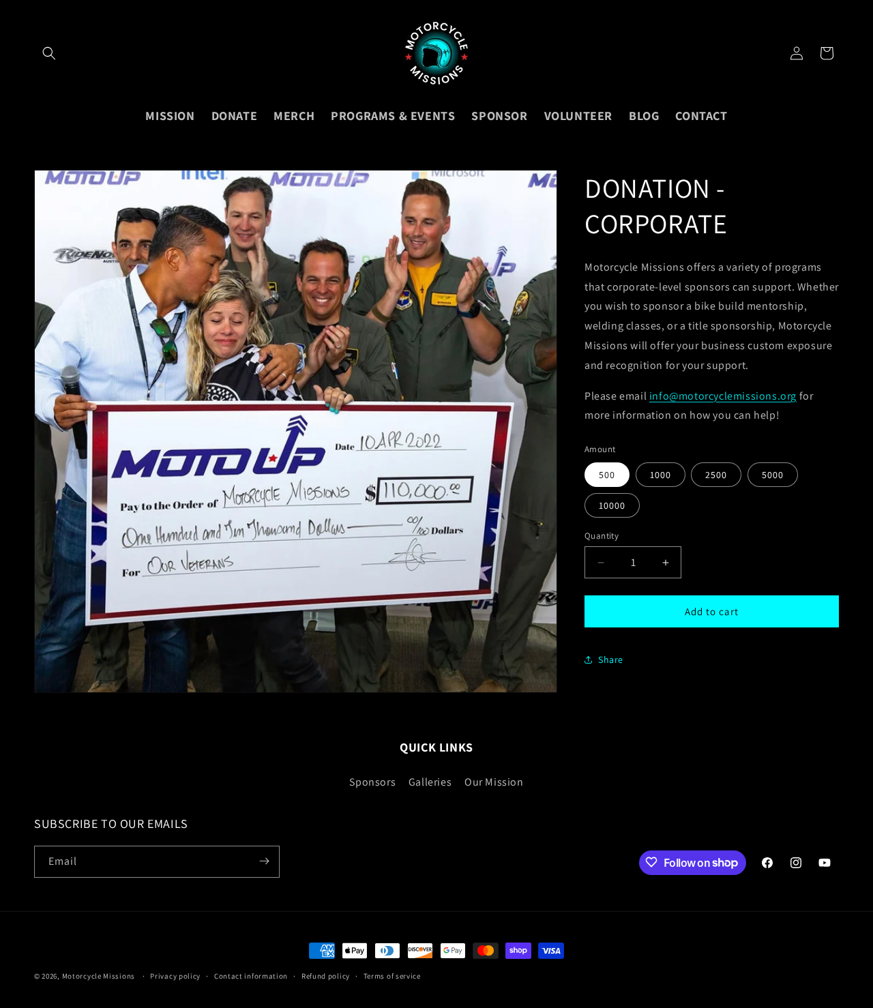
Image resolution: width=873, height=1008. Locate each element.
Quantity (602, 536)
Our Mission (494, 781)
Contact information (251, 976)
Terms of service (392, 976)
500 (607, 475)
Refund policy (325, 976)
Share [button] (610, 659)
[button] (49, 53)
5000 (773, 475)
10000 (612, 505)
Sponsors (372, 781)
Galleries (430, 781)
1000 (660, 475)
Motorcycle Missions (98, 976)
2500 (716, 475)
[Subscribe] (264, 861)
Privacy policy (175, 976)
